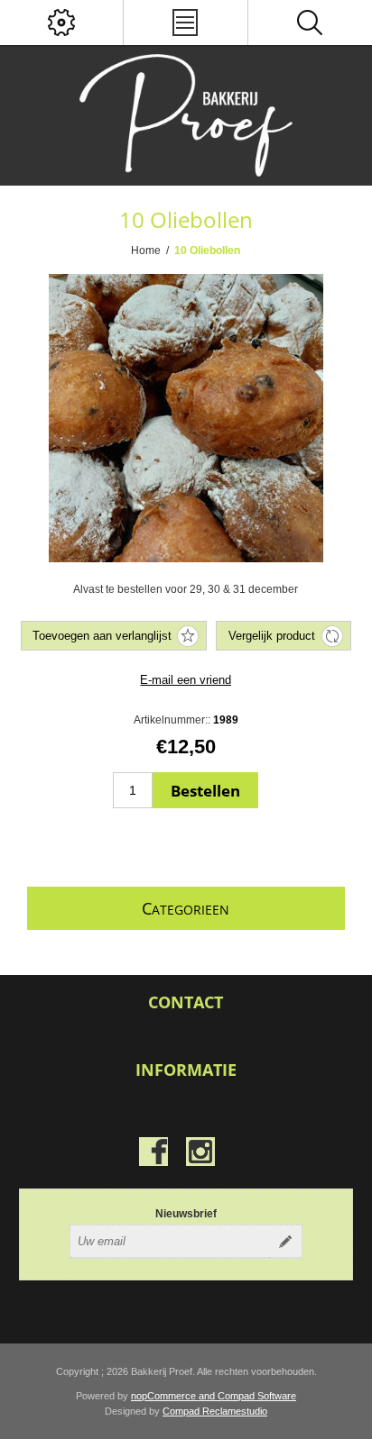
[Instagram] (200, 1151)
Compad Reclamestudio (215, 1411)
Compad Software (257, 1395)
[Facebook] (153, 1151)
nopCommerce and (174, 1395)
